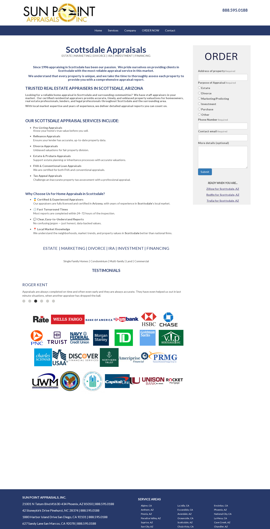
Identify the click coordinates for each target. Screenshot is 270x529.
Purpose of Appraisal (211, 82)
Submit (205, 171)
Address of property (211, 71)
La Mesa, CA (220, 518)
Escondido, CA (185, 509)
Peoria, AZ (146, 513)
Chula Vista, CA (185, 526)
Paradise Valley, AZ (151, 518)
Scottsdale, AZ (185, 522)
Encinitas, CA (221, 505)
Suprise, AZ (147, 522)
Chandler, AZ (221, 526)
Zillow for (213, 188)
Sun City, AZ (147, 526)
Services (113, 30)
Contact (170, 30)
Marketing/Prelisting (215, 98)
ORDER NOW (150, 30)
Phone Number (207, 119)
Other (205, 114)
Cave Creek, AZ (222, 522)
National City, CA (222, 513)
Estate (205, 88)
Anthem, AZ (147, 509)
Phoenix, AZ (220, 509)
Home (98, 30)
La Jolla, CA (183, 505)
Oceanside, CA (185, 518)
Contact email (207, 131)
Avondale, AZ (184, 513)
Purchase (207, 109)
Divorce (206, 93)
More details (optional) (213, 143)
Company (130, 30)
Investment (208, 104)
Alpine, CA (146, 505)
